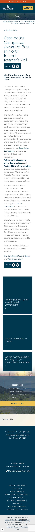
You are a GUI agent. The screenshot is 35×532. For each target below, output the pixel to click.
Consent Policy (16, 497)
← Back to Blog (10, 30)
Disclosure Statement (16, 506)
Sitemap (16, 503)
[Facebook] (17, 477)
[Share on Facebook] (13, 66)
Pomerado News (15, 259)
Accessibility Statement (17, 509)
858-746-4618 (18, 471)
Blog (10, 21)
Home (5, 21)
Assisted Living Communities (17, 166)
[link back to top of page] (2, 529)
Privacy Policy (16, 491)
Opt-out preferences (16, 500)
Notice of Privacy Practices (16, 494)
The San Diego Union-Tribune (17, 256)
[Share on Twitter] (17, 66)
